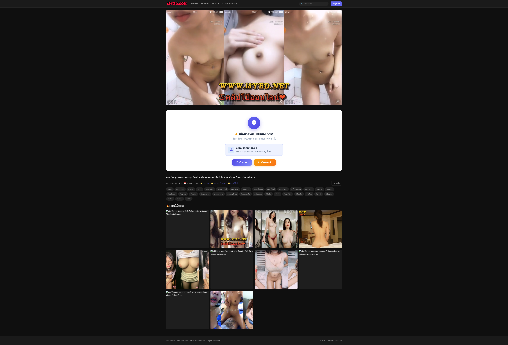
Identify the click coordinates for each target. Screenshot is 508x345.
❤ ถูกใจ (337, 183)
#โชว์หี (189, 199)
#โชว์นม (179, 199)
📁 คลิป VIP (204, 183)
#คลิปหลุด (246, 189)
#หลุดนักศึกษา (232, 194)
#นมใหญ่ (329, 189)
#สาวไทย (193, 194)
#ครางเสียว (209, 189)
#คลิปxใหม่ (234, 189)
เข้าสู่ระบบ (336, 4)
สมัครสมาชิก (266, 162)
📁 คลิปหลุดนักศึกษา (218, 183)
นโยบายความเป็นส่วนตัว (334, 341)
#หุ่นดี (278, 194)
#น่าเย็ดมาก (172, 194)
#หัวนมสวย (258, 194)
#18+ (170, 189)
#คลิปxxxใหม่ (222, 189)
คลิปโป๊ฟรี (204, 4)
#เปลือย (309, 194)
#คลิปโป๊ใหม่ (271, 189)
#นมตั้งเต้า (308, 189)
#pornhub (180, 189)
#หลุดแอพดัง (245, 194)
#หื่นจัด (268, 194)
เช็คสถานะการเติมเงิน (229, 4)
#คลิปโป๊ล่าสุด (258, 189)
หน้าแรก (194, 4)
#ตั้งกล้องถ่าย (296, 189)
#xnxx (190, 189)
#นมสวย (319, 189)
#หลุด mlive (205, 194)
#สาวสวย (183, 194)
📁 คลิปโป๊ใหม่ (233, 183)
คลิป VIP (215, 4)
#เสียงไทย (329, 194)
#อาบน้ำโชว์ (287, 194)
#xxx (199, 189)
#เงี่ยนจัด (299, 194)
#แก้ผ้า (170, 199)
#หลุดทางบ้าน (218, 194)
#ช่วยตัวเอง (283, 189)
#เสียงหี (318, 194)
